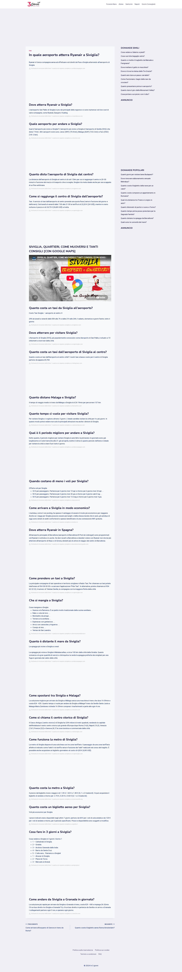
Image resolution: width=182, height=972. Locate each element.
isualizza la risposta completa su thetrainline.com (67, 406)
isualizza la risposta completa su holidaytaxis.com (67, 363)
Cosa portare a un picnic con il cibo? (135, 94)
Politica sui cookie (102, 950)
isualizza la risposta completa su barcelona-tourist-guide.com (70, 544)
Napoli (137, 4)
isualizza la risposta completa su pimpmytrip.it (65, 865)
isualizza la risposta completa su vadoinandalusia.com (68, 425)
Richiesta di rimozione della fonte (41, 68)
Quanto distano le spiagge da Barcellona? (137, 218)
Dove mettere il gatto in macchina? (134, 67)
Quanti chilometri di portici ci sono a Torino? (138, 207)
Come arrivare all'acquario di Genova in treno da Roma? (44, 927)
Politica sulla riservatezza (83, 950)
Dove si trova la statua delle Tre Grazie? (136, 71)
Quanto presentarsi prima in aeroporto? (136, 86)
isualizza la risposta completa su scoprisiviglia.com (67, 210)
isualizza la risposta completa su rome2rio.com (66, 138)
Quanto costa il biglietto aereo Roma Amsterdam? (94, 926)
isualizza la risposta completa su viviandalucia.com (67, 116)
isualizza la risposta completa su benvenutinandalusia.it (68, 633)
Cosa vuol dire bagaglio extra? (133, 56)
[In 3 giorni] (33, 4)
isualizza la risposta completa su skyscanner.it (66, 500)
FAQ (30, 50)
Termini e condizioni (88, 954)
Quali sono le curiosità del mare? (134, 222)
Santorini (128, 4)
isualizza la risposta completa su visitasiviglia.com (67, 731)
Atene (121, 4)
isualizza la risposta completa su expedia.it (65, 824)
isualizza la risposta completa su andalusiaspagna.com (68, 68)
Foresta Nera (111, 4)
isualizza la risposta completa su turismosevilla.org (67, 799)
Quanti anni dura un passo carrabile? (135, 75)
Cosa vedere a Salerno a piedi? (133, 52)
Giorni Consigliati (148, 4)
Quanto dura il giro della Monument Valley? (138, 90)
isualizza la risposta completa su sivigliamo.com (66, 188)
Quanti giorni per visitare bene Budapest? (137, 174)
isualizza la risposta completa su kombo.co (65, 522)
